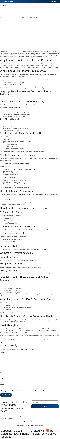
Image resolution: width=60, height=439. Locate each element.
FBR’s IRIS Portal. (10, 111)
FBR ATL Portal (10, 199)
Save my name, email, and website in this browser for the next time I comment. (22, 391)
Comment (3, 352)
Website (2, 384)
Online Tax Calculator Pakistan (15, 339)
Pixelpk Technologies (43, 433)
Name (2, 372)
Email (2, 378)
